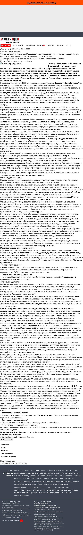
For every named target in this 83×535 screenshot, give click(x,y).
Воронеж (64, 481)
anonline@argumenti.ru (41, 503)
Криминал (58, 476)
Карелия (28, 484)
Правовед (25, 476)
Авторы (51, 45)
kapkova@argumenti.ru (53, 507)
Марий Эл (56, 484)
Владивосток (39, 481)
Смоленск (67, 490)
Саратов (36, 490)
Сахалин (43, 490)
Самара (29, 490)
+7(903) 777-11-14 (51, 505)
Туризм (76, 473)
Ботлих (4, 437)
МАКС (3, 448)
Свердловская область (55, 490)
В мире (16, 473)
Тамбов (75, 490)
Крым (34, 484)
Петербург (61, 487)
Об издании (18, 470)
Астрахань (18, 481)
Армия (5, 49)
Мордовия (64, 484)
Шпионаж (49, 476)
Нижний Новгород (21, 487)
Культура (17, 476)
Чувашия (67, 493)
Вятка (70, 481)
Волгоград (49, 481)
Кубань (39, 484)
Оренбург (43, 487)
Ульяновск (42, 493)
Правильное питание (56, 473)
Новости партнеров (21, 496)
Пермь (55, 487)
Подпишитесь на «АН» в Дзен (41, 3)
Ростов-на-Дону (20, 490)
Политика (65, 470)
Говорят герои (68, 476)
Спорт (37, 473)
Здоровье (43, 473)
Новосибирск (34, 487)
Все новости (18, 45)
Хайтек (33, 479)
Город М (33, 476)
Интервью (30, 45)
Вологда (57, 481)
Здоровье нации (57, 479)
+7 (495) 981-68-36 (46, 502)
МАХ (16, 463)
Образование (19, 479)
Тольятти (25, 493)
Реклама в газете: (39, 505)
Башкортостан (28, 481)
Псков (68, 487)
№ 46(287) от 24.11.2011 (20, 49)
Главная (27, 470)
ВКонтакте (5, 445)
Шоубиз (31, 473)
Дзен (2, 463)
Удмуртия (33, 493)
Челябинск (59, 493)
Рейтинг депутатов (54, 470)
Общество (23, 473)
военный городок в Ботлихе (21, 437)
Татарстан (17, 493)
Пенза (50, 487)
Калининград (19, 484)
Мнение (60, 45)
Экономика (74, 470)
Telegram (4, 450)
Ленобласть (47, 484)
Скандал (39, 479)
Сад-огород (41, 476)
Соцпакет (47, 479)
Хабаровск (50, 493)
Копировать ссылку (8, 456)
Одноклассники (7, 453)
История (77, 476)
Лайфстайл (69, 473)
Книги (41, 45)
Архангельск (68, 479)
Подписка (5, 45)
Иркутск (76, 481)
